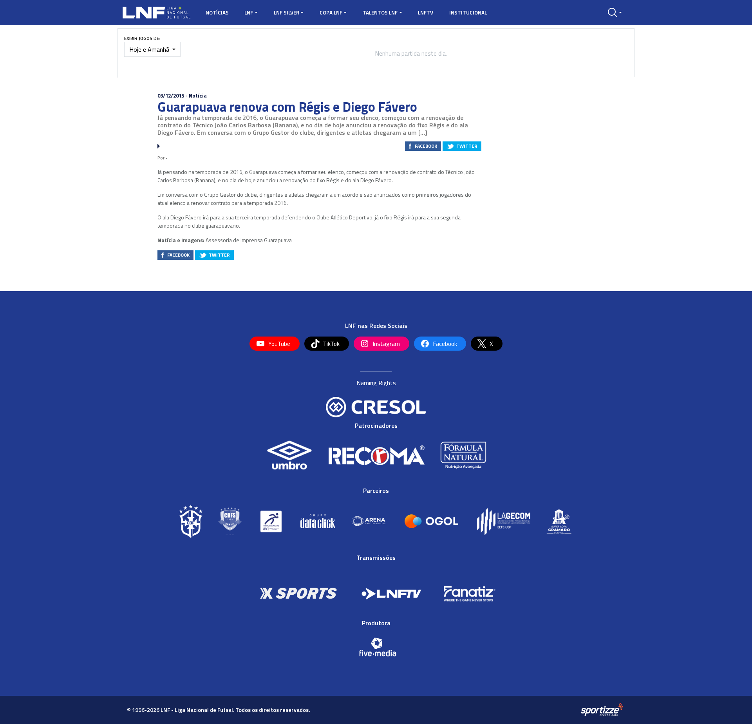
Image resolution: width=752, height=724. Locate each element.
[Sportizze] (601, 709)
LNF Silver (286, 12)
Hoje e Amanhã (150, 49)
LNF (248, 12)
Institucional (468, 12)
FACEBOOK (426, 146)
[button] (615, 12)
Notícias (217, 12)
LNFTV (425, 12)
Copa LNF (331, 12)
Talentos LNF (380, 12)
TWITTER (466, 146)
